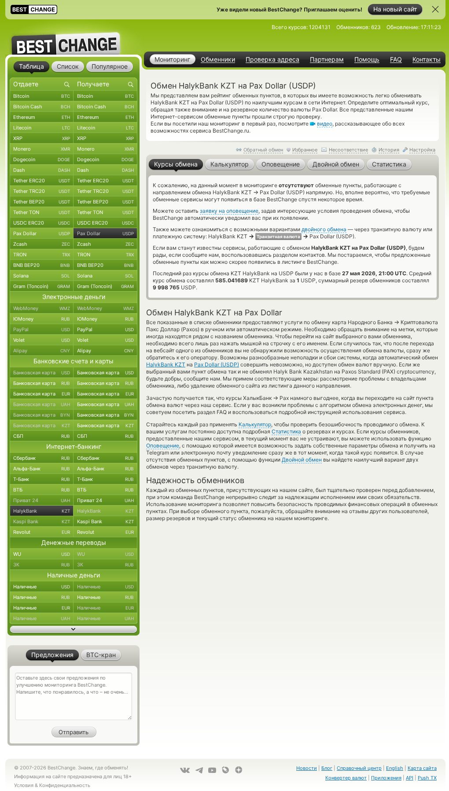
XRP (41, 138)
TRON (41, 254)
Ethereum (41, 117)
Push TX (427, 778)
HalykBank (41, 511)
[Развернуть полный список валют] (73, 629)
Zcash (41, 244)
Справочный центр (359, 768)
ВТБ (41, 490)
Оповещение (162, 445)
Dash (41, 170)
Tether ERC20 (41, 180)
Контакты (426, 59)
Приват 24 (41, 500)
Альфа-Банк (41, 469)
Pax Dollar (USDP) (216, 364)
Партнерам (327, 59)
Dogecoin (41, 159)
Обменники (218, 59)
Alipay (41, 350)
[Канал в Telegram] (199, 770)
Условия (23, 785)
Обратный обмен (263, 150)
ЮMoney (41, 319)
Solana (41, 276)
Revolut (41, 532)
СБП (41, 436)
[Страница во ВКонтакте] (185, 770)
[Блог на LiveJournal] (225, 769)
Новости (306, 768)
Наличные (41, 587)
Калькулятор (255, 424)
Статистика (286, 431)
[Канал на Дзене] (239, 769)
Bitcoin (41, 96)
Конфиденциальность (64, 785)
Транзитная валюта (278, 236)
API (409, 778)
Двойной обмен (302, 459)
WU (41, 554)
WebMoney (41, 308)
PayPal (41, 329)
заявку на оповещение (229, 210)
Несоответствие (348, 150)
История (389, 150)
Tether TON (41, 212)
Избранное (304, 150)
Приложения (386, 778)
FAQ (396, 59)
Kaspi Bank (41, 521)
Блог (326, 768)
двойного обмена (324, 229)
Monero (41, 149)
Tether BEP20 (41, 202)
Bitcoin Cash (41, 106)
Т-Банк (41, 479)
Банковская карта (41, 373)
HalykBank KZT (165, 364)
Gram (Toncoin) (41, 286)
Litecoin (41, 128)
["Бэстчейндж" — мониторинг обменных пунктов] (73, 37)
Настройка (422, 150)
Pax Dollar (41, 233)
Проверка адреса (272, 59)
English (394, 768)
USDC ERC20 (41, 223)
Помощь (366, 59)
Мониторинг (172, 59)
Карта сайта (422, 768)
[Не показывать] (435, 9)
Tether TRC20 (41, 191)
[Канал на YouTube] (212, 770)
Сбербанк (41, 458)
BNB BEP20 (41, 265)
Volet (41, 340)
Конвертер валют (346, 778)
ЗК (41, 565)
